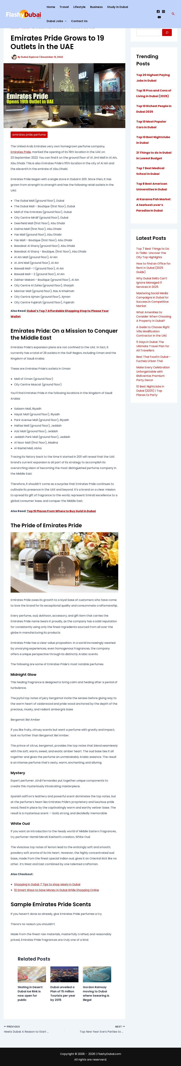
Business (96, 7)
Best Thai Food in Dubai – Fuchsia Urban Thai (153, 359)
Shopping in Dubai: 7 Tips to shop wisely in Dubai (47, 884)
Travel (64, 7)
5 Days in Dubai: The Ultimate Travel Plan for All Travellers (152, 346)
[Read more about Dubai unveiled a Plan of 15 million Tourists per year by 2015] (64, 974)
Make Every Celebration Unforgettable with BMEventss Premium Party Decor (153, 373)
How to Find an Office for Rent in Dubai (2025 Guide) (153, 268)
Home (51, 7)
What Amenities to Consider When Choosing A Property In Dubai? (153, 316)
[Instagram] (163, 11)
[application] (65, 21)
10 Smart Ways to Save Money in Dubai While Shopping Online (56, 890)
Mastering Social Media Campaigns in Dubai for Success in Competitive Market (152, 299)
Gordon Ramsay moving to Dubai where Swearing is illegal (96, 993)
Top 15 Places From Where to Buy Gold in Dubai (61, 511)
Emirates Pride (21, 152)
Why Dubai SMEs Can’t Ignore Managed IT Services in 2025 (151, 282)
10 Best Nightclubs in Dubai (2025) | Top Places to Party (150, 390)
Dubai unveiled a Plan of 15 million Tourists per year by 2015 (62, 993)
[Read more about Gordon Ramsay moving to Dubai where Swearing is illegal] (97, 974)
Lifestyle (79, 7)
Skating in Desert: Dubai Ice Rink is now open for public (30, 993)
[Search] (167, 32)
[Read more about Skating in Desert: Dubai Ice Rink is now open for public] (32, 974)
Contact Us (79, 21)
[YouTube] (159, 17)
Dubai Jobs (55, 21)
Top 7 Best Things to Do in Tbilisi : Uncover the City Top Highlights (152, 253)
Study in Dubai (117, 7)
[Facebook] (158, 11)
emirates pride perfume (29, 135)
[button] (173, 14)
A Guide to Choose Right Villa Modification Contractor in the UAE (153, 331)
